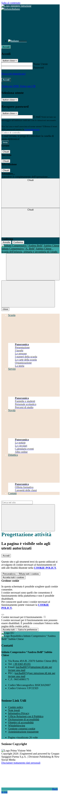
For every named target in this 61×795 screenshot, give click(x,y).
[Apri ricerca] (33, 266)
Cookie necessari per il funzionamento (22, 617)
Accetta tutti (13, 577)
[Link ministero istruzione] (16, 5)
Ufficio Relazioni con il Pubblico (25, 716)
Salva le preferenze (27, 629)
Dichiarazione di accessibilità (23, 719)
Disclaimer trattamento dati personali (20, 762)
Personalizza (9, 574)
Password (38, 67)
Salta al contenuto (10, 2)
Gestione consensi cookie (21, 728)
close (5, 309)
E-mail (36, 116)
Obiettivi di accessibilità (21, 722)
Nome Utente (40, 64)
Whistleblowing (16, 725)
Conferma (18, 242)
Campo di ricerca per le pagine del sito (21, 499)
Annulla (6, 242)
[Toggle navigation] (28, 293)
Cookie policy (15, 707)
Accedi (6, 47)
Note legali (14, 710)
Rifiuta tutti (29, 574)
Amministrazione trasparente (23, 731)
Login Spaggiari (32, 129)
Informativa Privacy (18, 713)
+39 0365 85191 (22, 664)
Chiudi (6, 151)
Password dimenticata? (13, 73)
